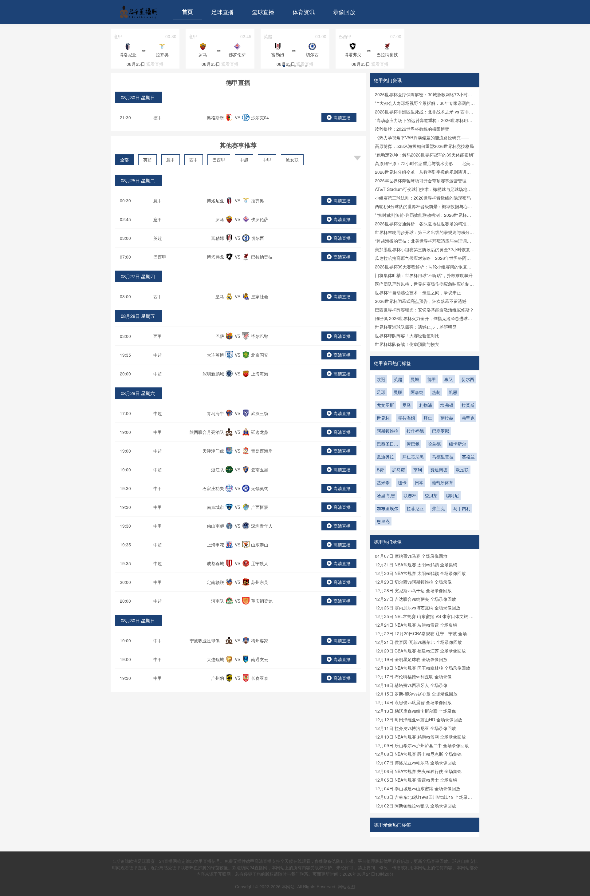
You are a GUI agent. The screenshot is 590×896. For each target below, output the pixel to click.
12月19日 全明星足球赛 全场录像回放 (411, 659)
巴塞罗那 (440, 431)
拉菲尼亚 (415, 508)
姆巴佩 (413, 444)
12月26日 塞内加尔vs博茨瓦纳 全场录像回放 (417, 608)
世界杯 (383, 418)
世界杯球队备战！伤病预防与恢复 (407, 344)
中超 (244, 160)
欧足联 (462, 469)
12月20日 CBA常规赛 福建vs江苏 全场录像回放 (420, 651)
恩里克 (383, 521)
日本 (419, 482)
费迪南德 (438, 469)
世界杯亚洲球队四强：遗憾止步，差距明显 (416, 327)
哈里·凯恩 (386, 495)
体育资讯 (304, 12)
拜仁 (427, 418)
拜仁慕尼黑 (413, 457)
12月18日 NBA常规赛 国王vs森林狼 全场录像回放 (422, 668)
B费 (380, 469)
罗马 (406, 405)
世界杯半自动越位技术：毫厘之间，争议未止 (418, 292)
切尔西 (467, 379)
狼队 (448, 379)
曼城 (415, 379)
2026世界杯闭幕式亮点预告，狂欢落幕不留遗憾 (420, 301)
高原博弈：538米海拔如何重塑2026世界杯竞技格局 (424, 146)
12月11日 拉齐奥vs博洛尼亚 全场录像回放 (415, 728)
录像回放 (344, 12)
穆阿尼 (452, 495)
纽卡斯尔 (457, 444)
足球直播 (222, 12)
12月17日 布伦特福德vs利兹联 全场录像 (413, 676)
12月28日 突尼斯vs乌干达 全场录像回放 (413, 590)
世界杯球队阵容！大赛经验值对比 (407, 335)
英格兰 (468, 457)
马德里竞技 (443, 457)
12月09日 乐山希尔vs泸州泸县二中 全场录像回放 (422, 745)
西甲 (193, 160)
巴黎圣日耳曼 (387, 444)
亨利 (417, 469)
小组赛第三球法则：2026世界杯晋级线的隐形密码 (423, 198)
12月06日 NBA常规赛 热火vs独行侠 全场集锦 (418, 771)
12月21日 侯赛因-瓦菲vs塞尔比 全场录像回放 (418, 642)
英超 (147, 160)
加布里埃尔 (387, 508)
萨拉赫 (446, 418)
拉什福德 (415, 431)
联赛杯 (409, 495)
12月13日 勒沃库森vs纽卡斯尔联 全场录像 (415, 711)
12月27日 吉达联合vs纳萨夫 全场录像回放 (415, 599)
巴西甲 (218, 160)
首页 (187, 12)
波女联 (292, 160)
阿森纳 (417, 392)
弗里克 (468, 418)
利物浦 (425, 405)
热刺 (436, 392)
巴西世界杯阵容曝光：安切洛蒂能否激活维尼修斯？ (424, 310)
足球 (381, 392)
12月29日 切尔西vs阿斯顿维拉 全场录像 (413, 582)
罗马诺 (398, 469)
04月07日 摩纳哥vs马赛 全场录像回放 (411, 556)
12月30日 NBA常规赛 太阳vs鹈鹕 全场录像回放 (420, 573)
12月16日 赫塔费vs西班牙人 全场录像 (411, 685)
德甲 (157, 117)
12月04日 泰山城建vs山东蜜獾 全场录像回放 (417, 788)
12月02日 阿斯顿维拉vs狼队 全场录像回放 (415, 806)
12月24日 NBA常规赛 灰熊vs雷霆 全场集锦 (416, 625)
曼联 (398, 392)
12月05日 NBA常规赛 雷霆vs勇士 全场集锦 (416, 780)
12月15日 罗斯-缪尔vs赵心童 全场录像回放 (416, 694)
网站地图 (346, 886)
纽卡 (402, 482)
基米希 (383, 482)
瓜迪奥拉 (385, 457)
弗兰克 (438, 508)
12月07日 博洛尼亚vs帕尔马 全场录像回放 (415, 762)
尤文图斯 (385, 405)
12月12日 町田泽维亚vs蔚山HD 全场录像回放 (418, 719)
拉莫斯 (468, 405)
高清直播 (342, 117)
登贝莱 (431, 495)
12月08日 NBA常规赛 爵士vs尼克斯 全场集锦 (418, 754)
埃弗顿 (446, 405)
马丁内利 (461, 508)
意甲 (170, 160)
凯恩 (453, 392)
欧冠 (381, 379)
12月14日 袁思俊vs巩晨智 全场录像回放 (413, 702)
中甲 (267, 160)
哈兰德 (434, 444)
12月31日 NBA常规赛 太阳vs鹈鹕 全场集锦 (416, 564)
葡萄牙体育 (442, 482)
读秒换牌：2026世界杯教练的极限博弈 (412, 129)
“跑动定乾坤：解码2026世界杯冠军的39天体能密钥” (424, 155)
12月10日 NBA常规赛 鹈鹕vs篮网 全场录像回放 (420, 737)
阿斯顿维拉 (387, 431)
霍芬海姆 (406, 418)
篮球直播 (263, 12)
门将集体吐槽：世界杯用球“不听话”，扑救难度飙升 (424, 275)
